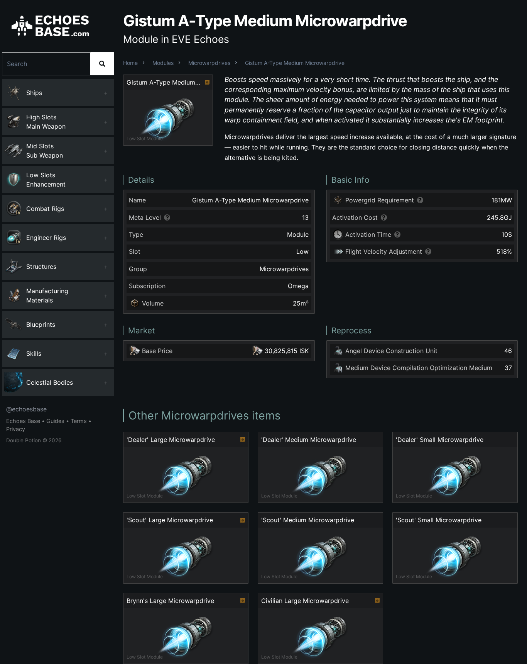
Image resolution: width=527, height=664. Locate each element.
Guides (55, 421)
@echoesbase (26, 409)
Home (130, 62)
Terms (79, 421)
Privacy (15, 429)
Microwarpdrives (209, 62)
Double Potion (23, 440)
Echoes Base (23, 421)
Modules (163, 62)
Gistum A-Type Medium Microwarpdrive (295, 62)
